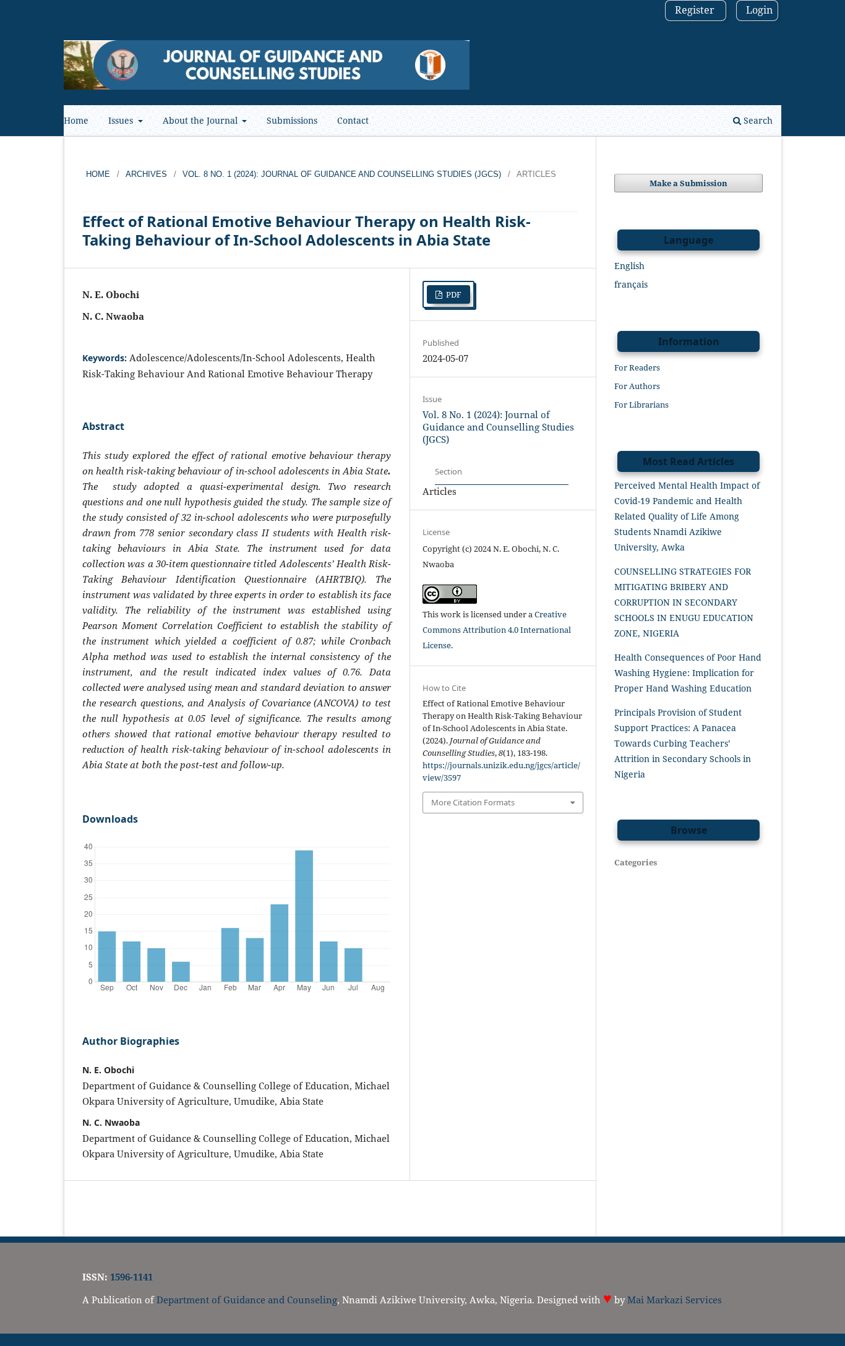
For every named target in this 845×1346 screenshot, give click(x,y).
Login (759, 10)
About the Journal (201, 120)
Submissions (292, 120)
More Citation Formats (473, 802)
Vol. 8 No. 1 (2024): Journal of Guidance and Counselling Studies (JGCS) (341, 174)
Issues (121, 120)
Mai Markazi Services (674, 1299)
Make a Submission (688, 183)
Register (694, 10)
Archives (146, 174)
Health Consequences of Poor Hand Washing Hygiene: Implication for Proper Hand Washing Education (687, 672)
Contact (353, 120)
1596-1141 (131, 1277)
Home (76, 120)
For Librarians (641, 404)
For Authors (637, 386)
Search (757, 120)
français (631, 284)
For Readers (637, 367)
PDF (452, 294)
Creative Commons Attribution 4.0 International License (496, 630)
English (629, 266)
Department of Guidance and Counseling (247, 1299)
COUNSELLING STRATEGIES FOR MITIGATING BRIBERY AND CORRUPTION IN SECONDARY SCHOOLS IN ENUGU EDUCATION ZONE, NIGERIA (683, 602)
